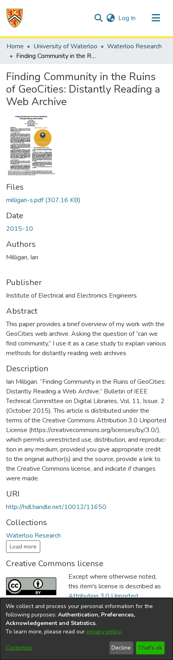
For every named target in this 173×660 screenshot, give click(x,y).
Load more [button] (23, 546)
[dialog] (86, 629)
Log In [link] (127, 18)
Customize (19, 648)
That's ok (150, 648)
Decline (121, 648)
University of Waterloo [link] (65, 46)
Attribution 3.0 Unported (103, 596)
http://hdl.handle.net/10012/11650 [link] (56, 507)
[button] (14, 18)
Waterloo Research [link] (134, 46)
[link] (43, 200)
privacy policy (103, 631)
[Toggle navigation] (155, 18)
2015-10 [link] (19, 228)
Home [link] (15, 46)
